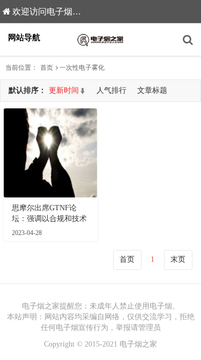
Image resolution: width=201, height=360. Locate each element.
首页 (46, 67)
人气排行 (111, 90)
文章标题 (152, 90)
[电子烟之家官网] (100, 40)
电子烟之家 (138, 344)
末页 (177, 259)
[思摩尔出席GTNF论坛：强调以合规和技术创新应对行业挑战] (50, 152)
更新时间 (64, 90)
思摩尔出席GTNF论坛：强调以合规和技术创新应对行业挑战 (49, 214)
